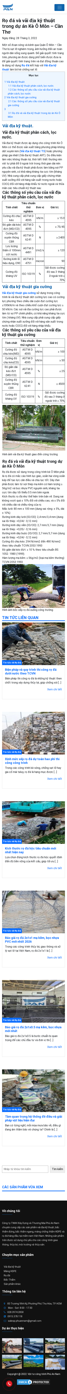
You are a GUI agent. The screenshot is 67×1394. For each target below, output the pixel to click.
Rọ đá (7, 1275)
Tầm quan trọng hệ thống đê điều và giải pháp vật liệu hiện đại (33, 1118)
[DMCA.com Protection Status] (33, 1382)
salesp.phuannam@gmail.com (24, 1320)
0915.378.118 (15, 1316)
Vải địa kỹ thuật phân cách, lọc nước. (31, 85)
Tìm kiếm (57, 1169)
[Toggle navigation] (59, 7)
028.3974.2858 (15, 1312)
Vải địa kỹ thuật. (14, 81)
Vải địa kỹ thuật (12, 1266)
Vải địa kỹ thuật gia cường (20, 97)
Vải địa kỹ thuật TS (32, 151)
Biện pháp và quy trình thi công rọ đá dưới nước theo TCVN (31, 671)
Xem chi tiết (54, 689)
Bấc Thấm (9, 1279)
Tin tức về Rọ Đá (12, 662)
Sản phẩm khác (12, 1284)
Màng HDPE (10, 1271)
